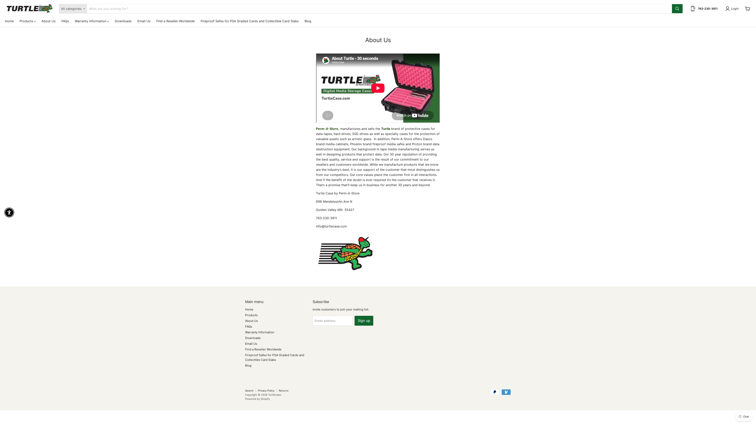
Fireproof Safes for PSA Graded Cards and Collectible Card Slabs (250, 21)
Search (249, 390)
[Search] (677, 8)
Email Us (143, 21)
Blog (308, 21)
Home (9, 21)
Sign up (364, 321)
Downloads (123, 21)
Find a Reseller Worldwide (175, 21)
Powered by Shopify (257, 398)
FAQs (65, 21)
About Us (49, 21)
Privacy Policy (266, 390)
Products (27, 21)
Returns (283, 390)
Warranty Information (91, 21)
